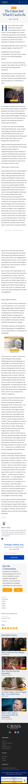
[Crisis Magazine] (4, 2)
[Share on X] (3, 628)
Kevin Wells (5, 696)
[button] (24, 780)
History (3, 605)
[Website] (2, 539)
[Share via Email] (11, 628)
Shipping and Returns (7, 746)
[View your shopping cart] (19, 2)
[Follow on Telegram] (18, 732)
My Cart (4, 758)
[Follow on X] (13, 732)
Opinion (14, 7)
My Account (4, 756)
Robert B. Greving (7, 675)
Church (3, 601)
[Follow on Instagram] (15, 732)
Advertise (4, 745)
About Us (4, 741)
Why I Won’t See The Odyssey (13, 652)
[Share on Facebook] (5, 628)
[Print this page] (14, 628)
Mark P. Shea (12, 19)
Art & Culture (5, 599)
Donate (7, 590)
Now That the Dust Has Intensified (10, 672)
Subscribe (14, 557)
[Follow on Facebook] (10, 732)
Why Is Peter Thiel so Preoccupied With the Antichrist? (10, 715)
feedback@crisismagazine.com (9, 768)
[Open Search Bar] (22, 2)
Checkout (4, 760)
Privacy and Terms (6, 748)
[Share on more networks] (16, 628)
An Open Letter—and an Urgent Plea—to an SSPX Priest (14, 693)
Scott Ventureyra (7, 719)
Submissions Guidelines (7, 743)
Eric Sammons (5, 654)
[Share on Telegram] (8, 628)
